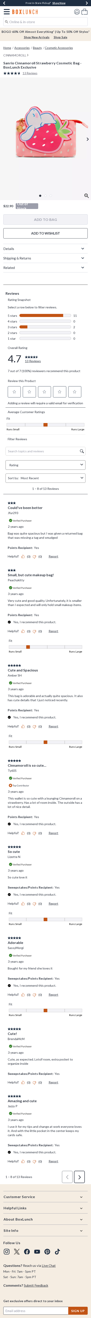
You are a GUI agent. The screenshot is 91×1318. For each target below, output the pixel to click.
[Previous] (4, 3)
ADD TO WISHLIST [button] (45, 233)
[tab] (45, 138)
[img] (6, 1251)
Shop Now (63, 3)
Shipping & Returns (17, 258)
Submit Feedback (36, 1285)
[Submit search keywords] (6, 21)
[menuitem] (84, 12)
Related (9, 268)
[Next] (87, 3)
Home (7, 48)
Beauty (37, 48)
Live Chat (49, 1266)
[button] (6, 11)
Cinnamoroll (14, 55)
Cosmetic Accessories (59, 48)
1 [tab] (40, 196)
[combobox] (45, 21)
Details (8, 249)
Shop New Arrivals (36, 37)
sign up (78, 1311)
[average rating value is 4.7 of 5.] (13, 73)
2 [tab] (45, 196)
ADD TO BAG (45, 219)
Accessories (22, 48)
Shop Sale (60, 37)
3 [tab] (51, 196)
